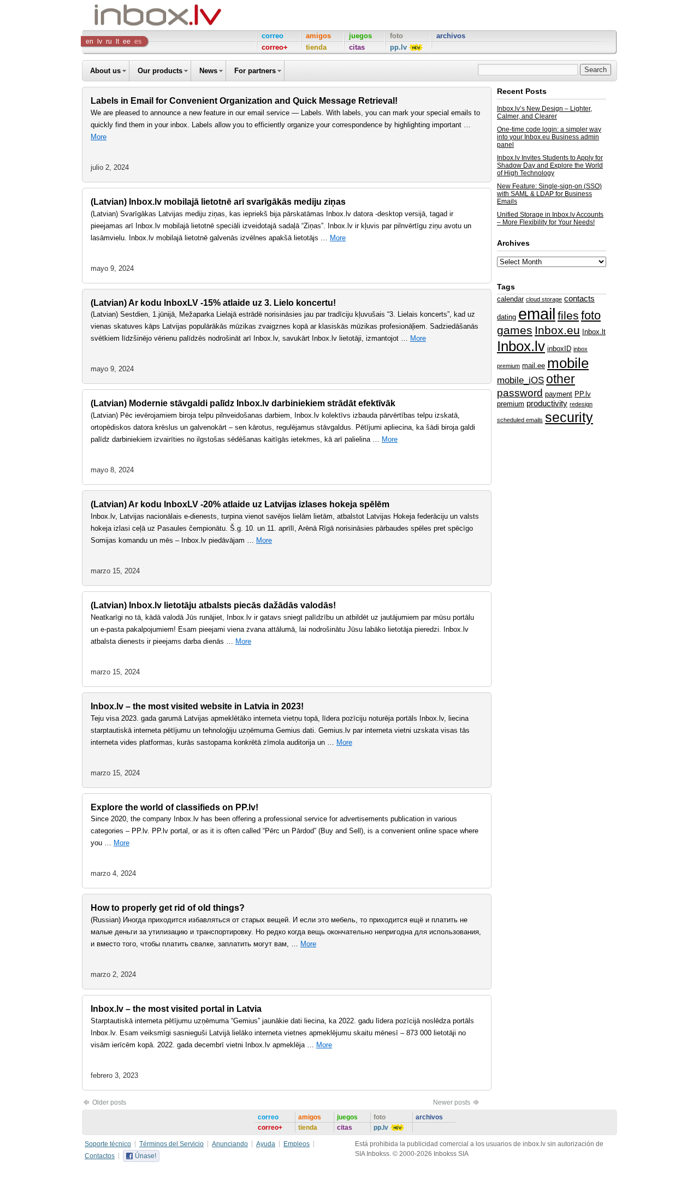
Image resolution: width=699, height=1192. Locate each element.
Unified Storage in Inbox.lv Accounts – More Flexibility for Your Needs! (550, 218)
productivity (546, 403)
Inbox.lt (594, 332)
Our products (160, 71)
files (568, 315)
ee (127, 41)
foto (591, 315)
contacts (579, 298)
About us (105, 71)
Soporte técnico (108, 1144)
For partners (255, 71)
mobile (568, 363)
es (137, 41)
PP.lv (582, 394)
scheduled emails (520, 420)
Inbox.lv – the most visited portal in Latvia (176, 1008)
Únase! (145, 1156)
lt (117, 41)
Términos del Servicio (171, 1144)
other (560, 379)
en (89, 41)
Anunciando (230, 1144)
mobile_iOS (520, 380)
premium (510, 404)
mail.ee (533, 365)
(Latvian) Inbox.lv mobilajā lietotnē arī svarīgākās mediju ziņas (218, 201)
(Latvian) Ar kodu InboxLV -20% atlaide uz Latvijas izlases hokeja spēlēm (240, 504)
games (514, 330)
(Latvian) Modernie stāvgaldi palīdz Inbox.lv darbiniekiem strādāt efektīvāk (243, 403)
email (536, 314)
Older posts (108, 1102)
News (208, 71)
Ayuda (265, 1144)
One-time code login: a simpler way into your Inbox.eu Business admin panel (549, 137)
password (520, 393)
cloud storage (544, 299)
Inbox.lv (521, 346)
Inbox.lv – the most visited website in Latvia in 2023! (197, 706)
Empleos (296, 1144)
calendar (510, 299)
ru (109, 41)
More (98, 137)
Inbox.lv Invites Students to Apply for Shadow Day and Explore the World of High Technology (550, 165)
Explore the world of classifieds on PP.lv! (174, 807)
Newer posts (452, 1102)
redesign (581, 404)
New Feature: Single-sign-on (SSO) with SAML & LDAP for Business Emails (549, 193)
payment (558, 394)
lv (99, 41)
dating (506, 317)
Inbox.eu (557, 330)
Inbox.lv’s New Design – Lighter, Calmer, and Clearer (544, 112)
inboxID (559, 349)
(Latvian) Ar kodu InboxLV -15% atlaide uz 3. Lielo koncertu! (213, 302)
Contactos (100, 1156)
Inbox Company (133, 15)
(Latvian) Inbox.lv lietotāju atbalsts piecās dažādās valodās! (213, 605)
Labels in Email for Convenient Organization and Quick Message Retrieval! (244, 100)
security (569, 417)
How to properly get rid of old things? (168, 907)
